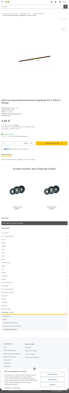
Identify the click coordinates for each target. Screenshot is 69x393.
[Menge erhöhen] (31, 143)
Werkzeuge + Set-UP (7, 312)
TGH (2, 249)
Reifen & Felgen (6, 309)
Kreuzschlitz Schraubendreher (12, 326)
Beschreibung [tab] (6, 154)
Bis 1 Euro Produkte (7, 289)
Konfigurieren (52, 379)
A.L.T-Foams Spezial (7, 236)
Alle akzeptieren (52, 374)
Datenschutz (16, 387)
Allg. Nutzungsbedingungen (12, 354)
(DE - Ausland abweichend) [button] (21, 136)
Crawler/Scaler (5, 262)
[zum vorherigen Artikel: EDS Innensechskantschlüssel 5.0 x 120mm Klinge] (62, 19)
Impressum (7, 387)
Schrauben (4, 276)
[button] (51, 2)
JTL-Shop (60, 390)
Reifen (3, 243)
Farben (3, 299)
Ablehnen (52, 384)
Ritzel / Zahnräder (6, 282)
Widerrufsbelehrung (10, 350)
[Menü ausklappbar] (2, 1)
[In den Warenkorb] (2, 25)
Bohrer (5, 319)
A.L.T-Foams (5, 233)
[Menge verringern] (3, 143)
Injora (3, 239)
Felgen (3, 266)
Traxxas (3, 279)
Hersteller (4, 302)
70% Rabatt (4, 286)
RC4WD (3, 272)
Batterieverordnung (9, 357)
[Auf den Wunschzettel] (64, 29)
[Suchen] (65, 7)
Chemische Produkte (7, 292)
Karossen (4, 306)
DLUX (3, 253)
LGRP (2, 256)
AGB (5, 347)
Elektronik (4, 296)
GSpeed (3, 246)
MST (2, 269)
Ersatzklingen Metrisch (15, 113)
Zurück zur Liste (7, 13)
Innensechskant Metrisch (10, 323)
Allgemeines (6, 316)
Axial (2, 259)
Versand (16, 125)
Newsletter (7, 366)
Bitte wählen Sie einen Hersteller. (13, 223)
